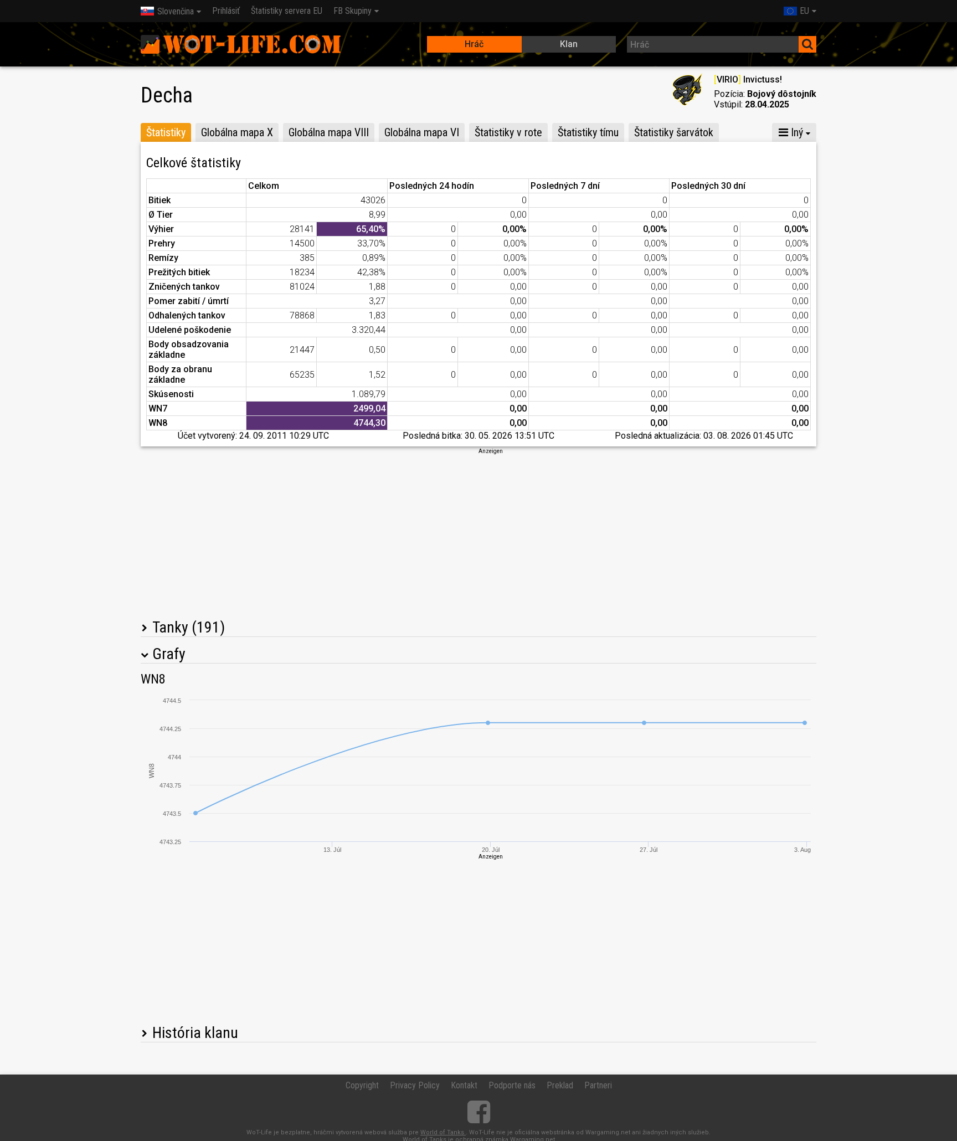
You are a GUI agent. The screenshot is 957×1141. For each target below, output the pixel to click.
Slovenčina (175, 11)
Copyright (362, 1085)
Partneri (598, 1085)
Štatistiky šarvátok (673, 132)
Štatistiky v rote (508, 132)
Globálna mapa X (237, 132)
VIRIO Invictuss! (748, 79)
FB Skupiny (352, 11)
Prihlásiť (226, 11)
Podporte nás (512, 1085)
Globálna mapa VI (421, 132)
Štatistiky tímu (588, 132)
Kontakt (464, 1085)
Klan (569, 44)
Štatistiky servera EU (286, 11)
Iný (795, 132)
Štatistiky (166, 132)
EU (804, 11)
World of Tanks (443, 1132)
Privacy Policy (415, 1085)
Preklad (560, 1085)
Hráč (474, 44)
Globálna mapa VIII (329, 132)
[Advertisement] (478, 532)
